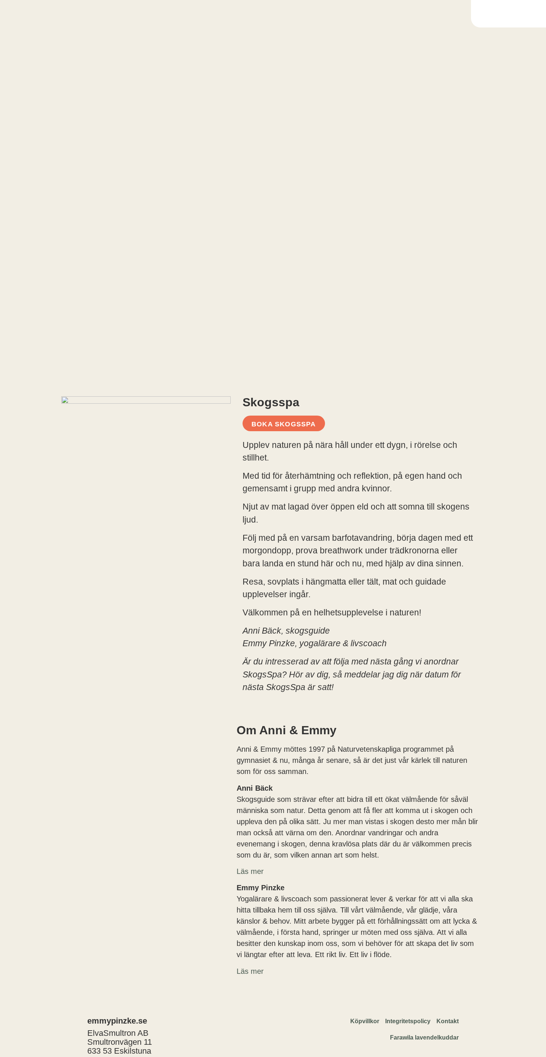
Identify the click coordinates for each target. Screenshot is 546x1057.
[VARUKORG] (509, 13)
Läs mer (250, 971)
